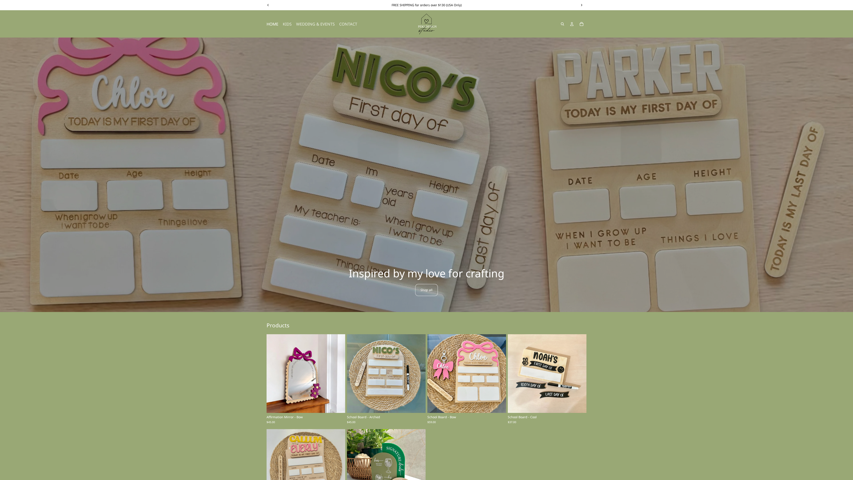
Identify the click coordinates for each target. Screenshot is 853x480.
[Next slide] (581, 5)
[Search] (562, 24)
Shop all (426, 290)
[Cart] (581, 24)
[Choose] (338, 406)
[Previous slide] (268, 5)
